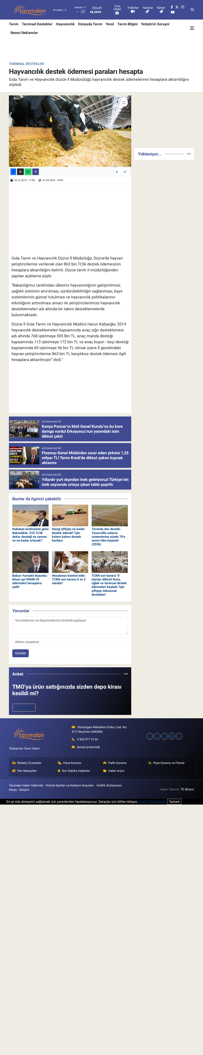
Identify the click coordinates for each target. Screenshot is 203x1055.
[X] (157, 736)
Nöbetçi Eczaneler (29, 763)
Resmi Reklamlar (24, 33)
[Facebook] (150, 736)
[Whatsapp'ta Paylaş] (28, 171)
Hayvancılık (65, 24)
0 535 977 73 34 (87, 739)
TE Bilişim (187, 789)
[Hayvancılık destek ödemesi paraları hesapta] (70, 131)
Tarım (13, 24)
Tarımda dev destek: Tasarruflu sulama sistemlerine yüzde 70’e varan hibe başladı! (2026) (108, 536)
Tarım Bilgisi (127, 24)
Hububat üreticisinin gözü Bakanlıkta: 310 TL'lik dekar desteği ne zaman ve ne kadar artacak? (30, 534)
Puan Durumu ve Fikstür (169, 763)
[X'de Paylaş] (20, 171)
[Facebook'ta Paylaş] (13, 171)
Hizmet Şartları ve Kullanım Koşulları (70, 785)
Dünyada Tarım (90, 24)
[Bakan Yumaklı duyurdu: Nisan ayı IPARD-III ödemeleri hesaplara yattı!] (30, 562)
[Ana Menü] (192, 28)
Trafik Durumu (117, 763)
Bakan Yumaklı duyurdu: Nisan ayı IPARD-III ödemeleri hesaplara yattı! (29, 581)
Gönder (20, 653)
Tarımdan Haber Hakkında (26, 785)
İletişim (24, 790)
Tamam (174, 802)
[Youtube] (172, 736)
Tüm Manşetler (27, 771)
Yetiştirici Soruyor (155, 24)
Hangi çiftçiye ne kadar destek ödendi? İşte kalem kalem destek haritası (68, 534)
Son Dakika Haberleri (76, 771)
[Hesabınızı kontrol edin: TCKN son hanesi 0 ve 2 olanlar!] (70, 562)
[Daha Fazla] (35, 171)
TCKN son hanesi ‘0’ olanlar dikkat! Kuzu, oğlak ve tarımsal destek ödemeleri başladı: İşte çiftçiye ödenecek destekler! (109, 585)
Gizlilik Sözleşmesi (109, 785)
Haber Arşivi (116, 771)
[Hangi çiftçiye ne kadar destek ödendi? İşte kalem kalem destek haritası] (70, 515)
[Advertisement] (164, 120)
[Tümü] (126, 674)
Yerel (110, 24)
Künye (13, 790)
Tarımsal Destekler (37, 24)
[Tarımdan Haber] (30, 10)
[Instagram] (164, 736)
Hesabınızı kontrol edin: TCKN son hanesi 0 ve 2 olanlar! (69, 579)
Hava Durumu (72, 763)
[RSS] (179, 736)
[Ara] (192, 9)
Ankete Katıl (24, 707)
